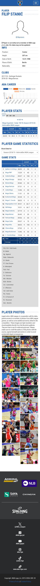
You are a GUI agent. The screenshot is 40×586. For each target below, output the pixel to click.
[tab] (4, 115)
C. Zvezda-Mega (10, 235)
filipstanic (20, 37)
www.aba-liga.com (20, 569)
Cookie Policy (26, 581)
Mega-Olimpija (9, 179)
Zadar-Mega (9, 190)
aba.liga (20, 552)
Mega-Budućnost (10, 231)
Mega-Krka (8, 224)
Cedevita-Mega (10, 176)
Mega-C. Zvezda (10, 200)
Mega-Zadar (9, 221)
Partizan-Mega (9, 218)
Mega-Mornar (9, 214)
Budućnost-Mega (10, 197)
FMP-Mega (8, 207)
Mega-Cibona (9, 193)
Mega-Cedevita (10, 211)
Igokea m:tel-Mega (11, 169)
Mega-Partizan (9, 186)
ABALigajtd (20, 544)
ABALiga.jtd (20, 535)
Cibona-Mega (9, 228)
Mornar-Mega (9, 183)
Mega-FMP (8, 172)
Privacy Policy (14, 581)
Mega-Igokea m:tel (11, 204)
